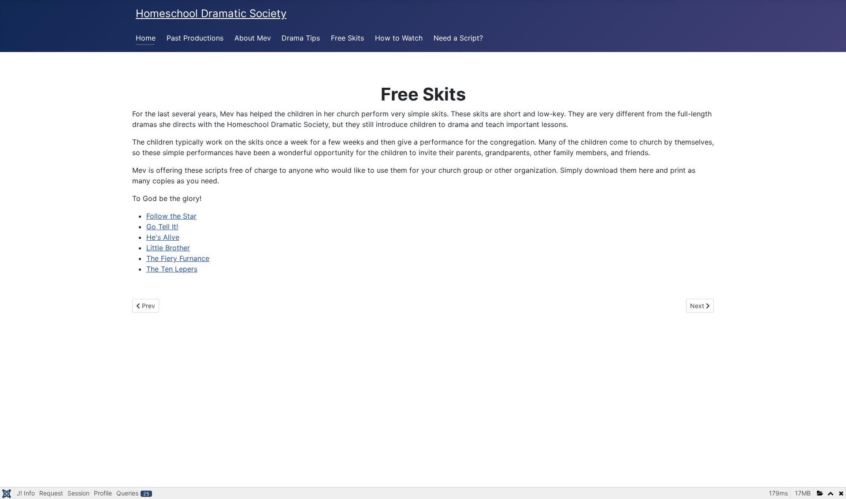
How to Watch (399, 38)
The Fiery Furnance (177, 258)
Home (146, 38)
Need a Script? (458, 38)
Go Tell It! (162, 226)
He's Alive (162, 237)
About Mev (252, 38)
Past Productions (195, 38)
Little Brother (168, 247)
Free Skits (347, 38)
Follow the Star (171, 216)
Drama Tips (301, 38)
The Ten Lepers (171, 268)
